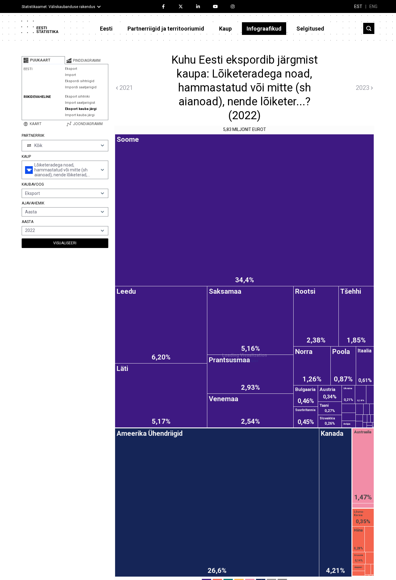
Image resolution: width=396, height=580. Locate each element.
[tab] (43, 60)
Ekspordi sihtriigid (79, 81)
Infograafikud (264, 28)
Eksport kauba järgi (81, 109)
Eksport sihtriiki (77, 97)
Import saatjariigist (80, 103)
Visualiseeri (64, 243)
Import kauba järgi (80, 115)
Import (70, 75)
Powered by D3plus (244, 361)
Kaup (225, 28)
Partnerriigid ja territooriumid (165, 28)
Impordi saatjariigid (81, 87)
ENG (373, 6)
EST (358, 6)
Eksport (71, 69)
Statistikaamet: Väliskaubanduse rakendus (58, 7)
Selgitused (310, 28)
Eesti (106, 28)
